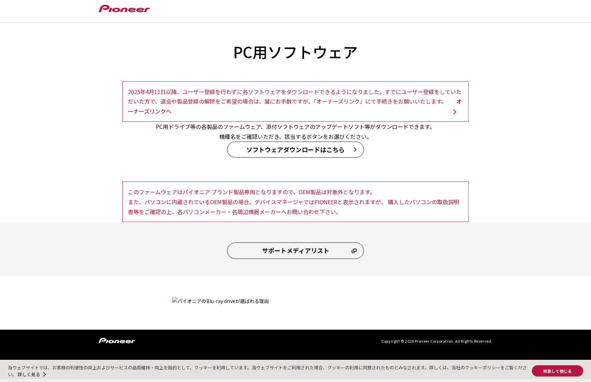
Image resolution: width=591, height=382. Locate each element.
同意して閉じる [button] (557, 371)
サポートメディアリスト (295, 250)
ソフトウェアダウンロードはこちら (295, 149)
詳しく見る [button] (29, 374)
